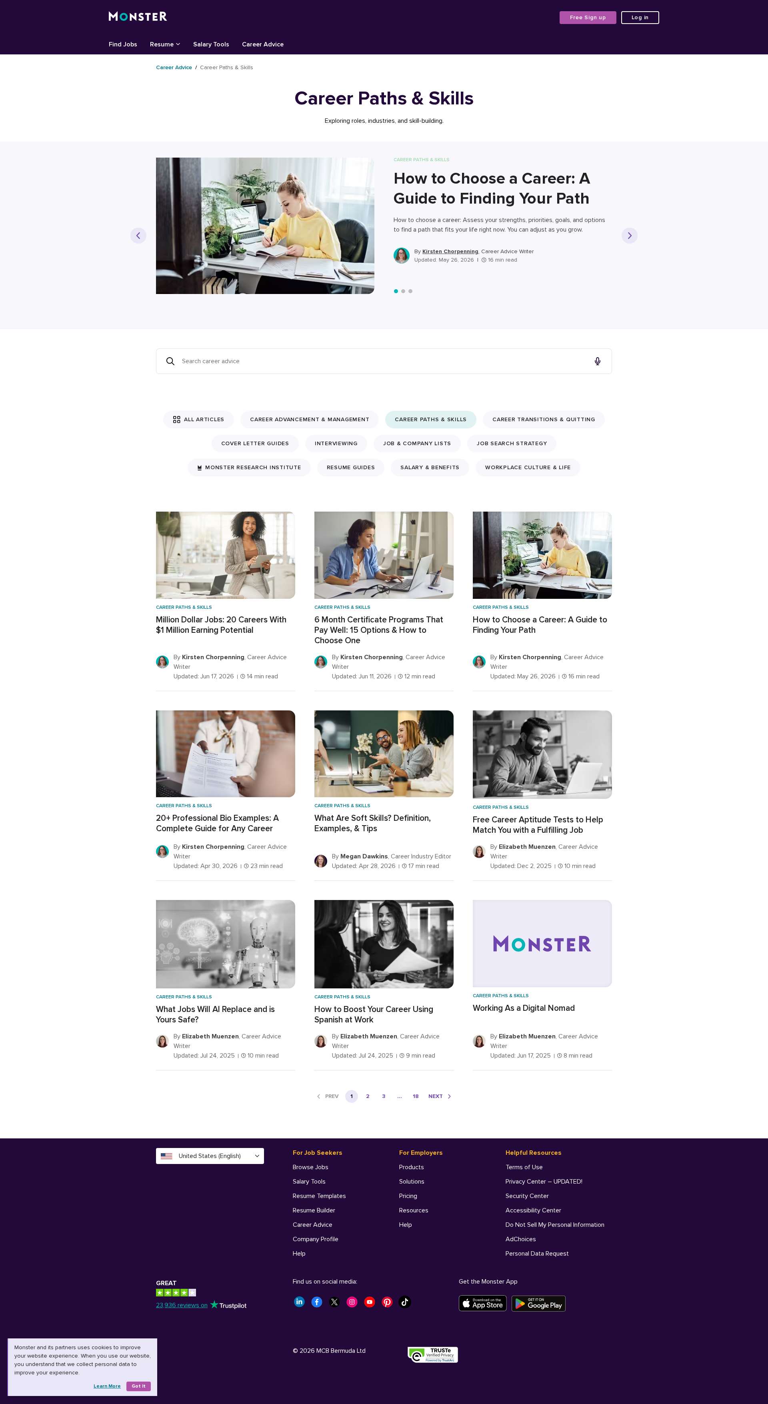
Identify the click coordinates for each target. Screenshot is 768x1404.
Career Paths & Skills (431, 419)
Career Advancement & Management (309, 419)
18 (416, 1096)
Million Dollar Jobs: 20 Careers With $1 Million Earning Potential (221, 625)
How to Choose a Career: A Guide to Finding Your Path (492, 188)
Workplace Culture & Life (528, 467)
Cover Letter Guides (255, 443)
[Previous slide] (138, 236)
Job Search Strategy (512, 443)
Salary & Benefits (430, 467)
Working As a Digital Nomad (524, 1008)
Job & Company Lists (417, 443)
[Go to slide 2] (403, 291)
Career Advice (174, 67)
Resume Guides (351, 467)
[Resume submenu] (178, 43)
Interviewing (336, 443)
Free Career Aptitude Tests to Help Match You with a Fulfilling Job (538, 825)
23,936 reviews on (182, 1305)
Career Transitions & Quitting (543, 419)
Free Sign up (588, 17)
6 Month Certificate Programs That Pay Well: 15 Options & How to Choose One (378, 630)
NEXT (435, 1096)
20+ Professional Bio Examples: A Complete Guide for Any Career (217, 823)
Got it (139, 1386)
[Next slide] (630, 236)
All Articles (204, 419)
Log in (640, 17)
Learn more (107, 1386)
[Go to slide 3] (410, 291)
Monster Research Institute (253, 467)
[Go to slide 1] (396, 291)
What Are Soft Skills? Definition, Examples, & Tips (372, 823)
